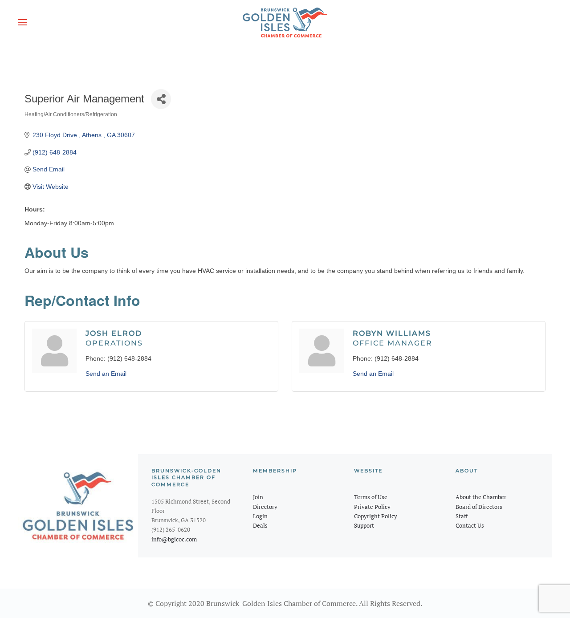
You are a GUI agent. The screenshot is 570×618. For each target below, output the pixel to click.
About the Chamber (481, 497)
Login (260, 516)
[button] (22, 22)
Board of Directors (479, 507)
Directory (265, 507)
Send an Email (106, 373)
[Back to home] (285, 22)
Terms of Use (370, 497)
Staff (462, 516)
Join (258, 497)
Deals (260, 525)
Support (364, 525)
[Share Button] (161, 99)
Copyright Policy (375, 516)
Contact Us (470, 525)
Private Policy (372, 507)
